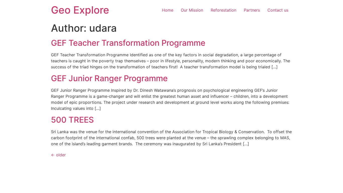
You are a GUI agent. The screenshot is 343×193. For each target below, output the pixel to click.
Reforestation (223, 10)
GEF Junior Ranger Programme (109, 78)
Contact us (277, 10)
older (58, 154)
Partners (252, 10)
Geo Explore (80, 10)
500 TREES (72, 120)
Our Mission (192, 10)
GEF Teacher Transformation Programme (128, 43)
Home (167, 10)
